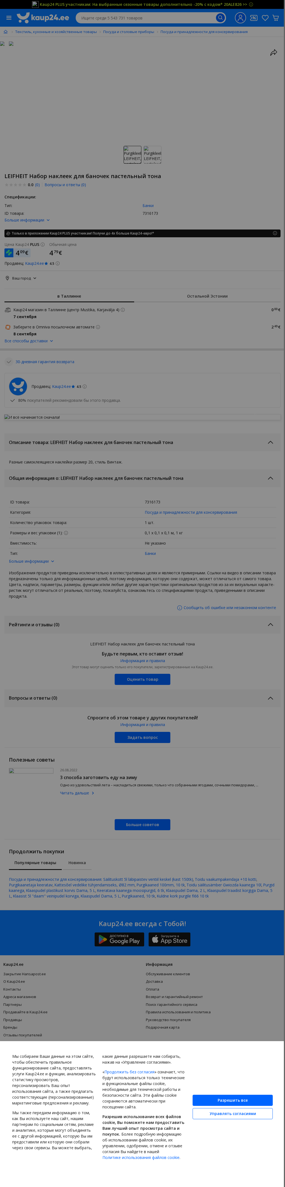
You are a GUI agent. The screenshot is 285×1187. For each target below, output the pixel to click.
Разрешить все (233, 1100)
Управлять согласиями (233, 1113)
